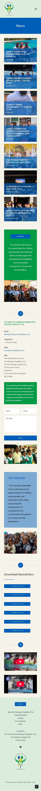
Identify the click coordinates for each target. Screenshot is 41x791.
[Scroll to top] (36, 786)
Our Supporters (20, 721)
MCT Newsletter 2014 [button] (17, 603)
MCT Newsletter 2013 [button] (17, 621)
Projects (20, 718)
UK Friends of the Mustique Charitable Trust (20, 734)
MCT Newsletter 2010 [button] (17, 612)
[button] (36, 9)
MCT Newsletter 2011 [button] (17, 594)
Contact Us (20, 731)
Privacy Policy (20, 740)
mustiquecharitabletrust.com (14, 350)
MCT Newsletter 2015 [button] (17, 586)
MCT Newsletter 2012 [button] (17, 630)
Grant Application (20, 715)
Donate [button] (20, 236)
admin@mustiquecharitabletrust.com (17, 334)
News (20, 724)
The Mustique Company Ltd (20, 737)
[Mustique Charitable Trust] (9, 9)
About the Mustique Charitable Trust (20, 712)
